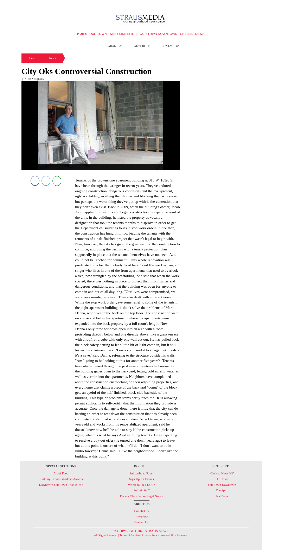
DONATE (250, 4)
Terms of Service (130, 535)
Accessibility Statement (174, 535)
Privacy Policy (150, 535)
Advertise (142, 45)
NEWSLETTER (226, 4)
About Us (115, 45)
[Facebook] (35, 181)
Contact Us (171, 45)
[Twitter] (45, 181)
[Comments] (56, 181)
